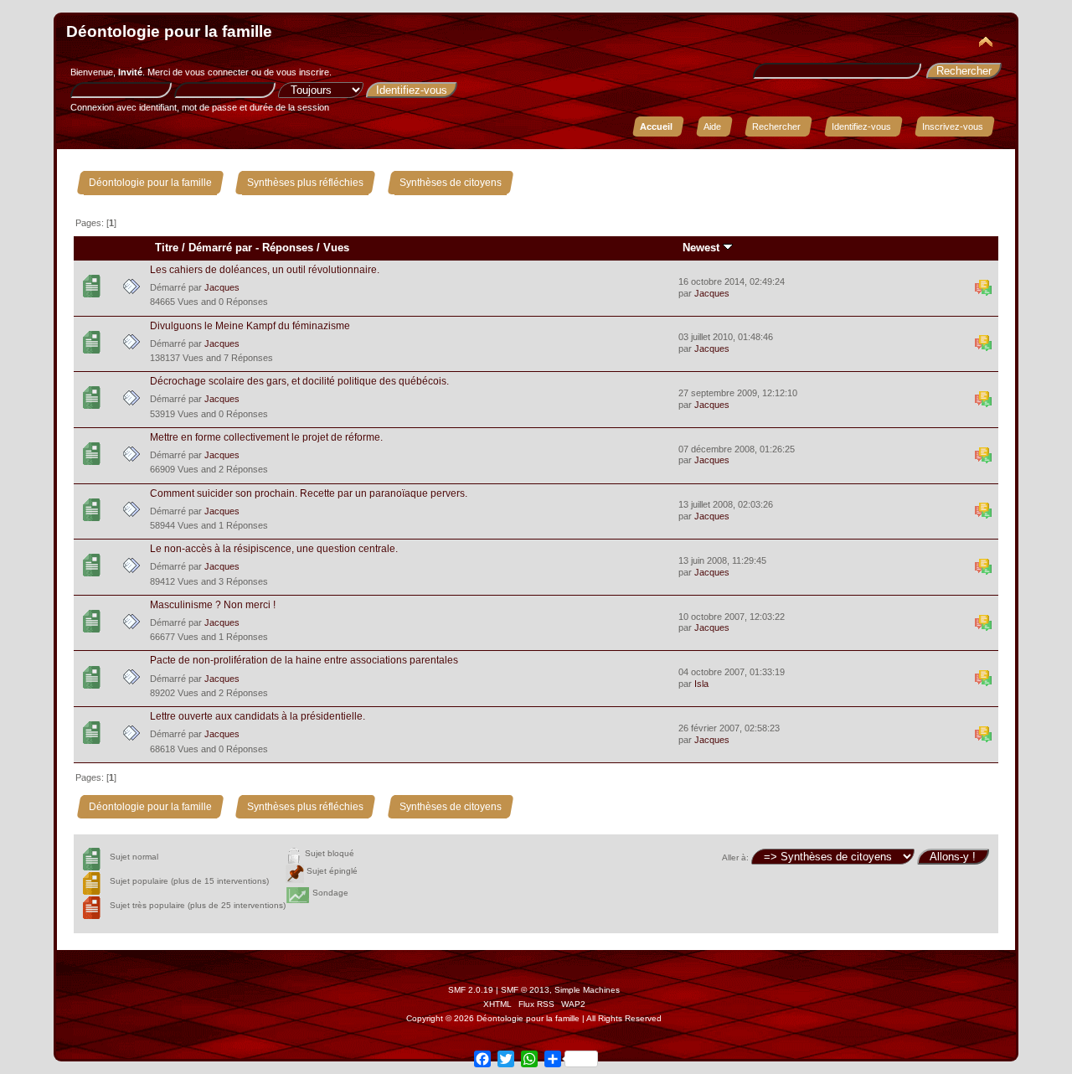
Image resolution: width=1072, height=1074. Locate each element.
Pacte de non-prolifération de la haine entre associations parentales (304, 660)
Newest (703, 247)
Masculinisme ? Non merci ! (213, 605)
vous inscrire (302, 72)
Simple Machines (587, 989)
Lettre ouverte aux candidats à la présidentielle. (257, 716)
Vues (336, 247)
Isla (701, 684)
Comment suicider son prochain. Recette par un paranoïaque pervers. (308, 493)
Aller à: (735, 857)
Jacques (222, 287)
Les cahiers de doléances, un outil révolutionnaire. (264, 270)
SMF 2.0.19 (470, 989)
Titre (166, 247)
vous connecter (217, 72)
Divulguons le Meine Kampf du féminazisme (250, 326)
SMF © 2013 (525, 989)
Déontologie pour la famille (169, 31)
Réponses (287, 247)
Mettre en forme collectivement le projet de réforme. (266, 437)
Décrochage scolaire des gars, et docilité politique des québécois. (299, 381)
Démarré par (220, 247)
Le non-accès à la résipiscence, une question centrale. (274, 549)
